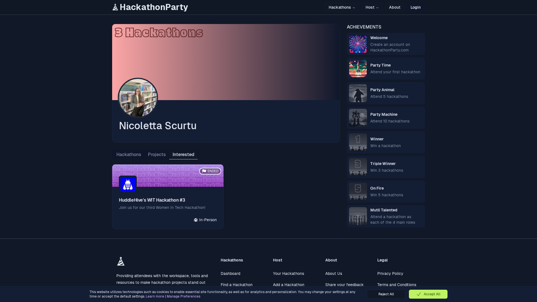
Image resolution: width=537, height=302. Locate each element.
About (395, 7)
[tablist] (155, 155)
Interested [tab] (183, 154)
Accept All (432, 294)
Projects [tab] (157, 154)
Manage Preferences (183, 296)
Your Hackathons (288, 273)
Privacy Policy (390, 273)
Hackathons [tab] (128, 154)
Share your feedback (344, 284)
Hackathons (340, 7)
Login (416, 7)
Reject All (386, 294)
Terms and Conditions (396, 284)
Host (370, 7)
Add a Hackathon (288, 284)
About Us (333, 273)
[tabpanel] (226, 197)
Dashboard (230, 273)
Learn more (155, 296)
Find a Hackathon (237, 284)
